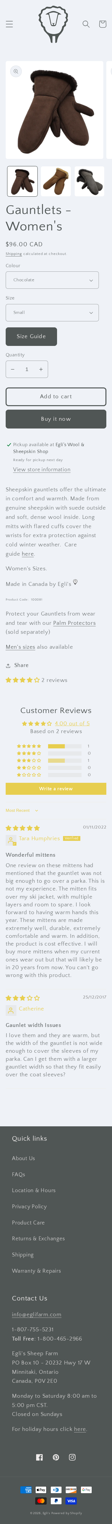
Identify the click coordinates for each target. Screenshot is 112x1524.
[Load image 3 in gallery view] (90, 181)
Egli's (46, 1513)
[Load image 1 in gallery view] (22, 181)
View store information (42, 470)
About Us (23, 1159)
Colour (13, 265)
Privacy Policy (29, 1207)
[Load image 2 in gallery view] (56, 181)
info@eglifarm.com (37, 1315)
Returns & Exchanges (38, 1239)
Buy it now (56, 419)
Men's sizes (20, 647)
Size (10, 298)
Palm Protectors (74, 623)
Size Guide (31, 336)
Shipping (14, 254)
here (28, 554)
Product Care (28, 1223)
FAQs (18, 1175)
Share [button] (21, 665)
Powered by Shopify (66, 1513)
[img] (23, 828)
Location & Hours (34, 1191)
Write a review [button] (56, 788)
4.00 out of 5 (72, 724)
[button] (9, 24)
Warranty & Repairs (36, 1271)
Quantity (15, 355)
